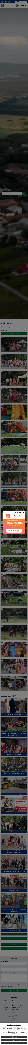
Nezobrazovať (19, 512)
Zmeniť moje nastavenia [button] (14, 1040)
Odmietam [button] (14, 1043)
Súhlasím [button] (14, 1037)
